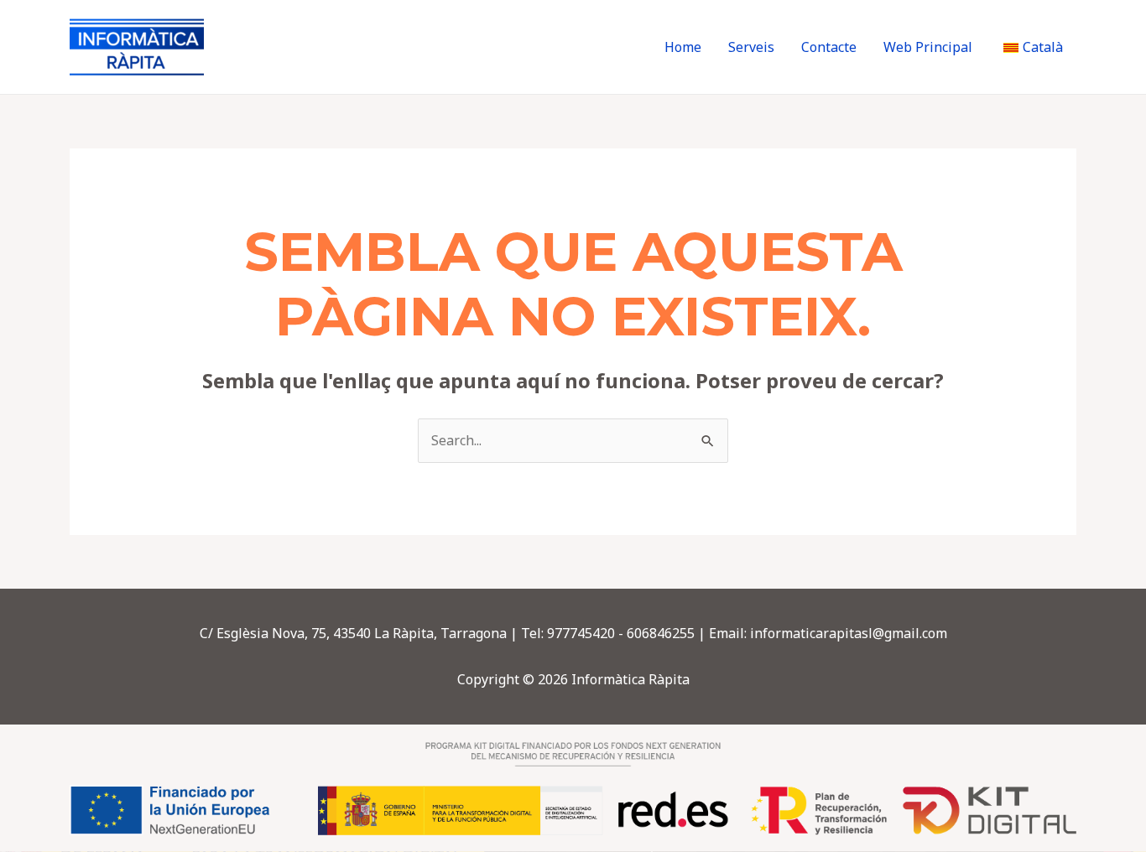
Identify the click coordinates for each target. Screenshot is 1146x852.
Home (682, 47)
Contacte (829, 47)
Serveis (751, 47)
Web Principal (927, 47)
